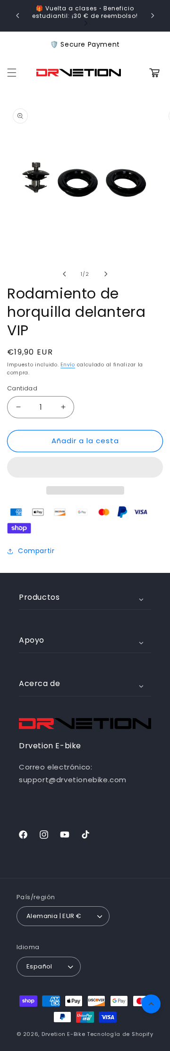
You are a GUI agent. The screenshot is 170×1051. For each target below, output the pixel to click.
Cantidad (22, 388)
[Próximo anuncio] (152, 15)
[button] (85, 468)
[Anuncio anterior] (17, 15)
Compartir (36, 550)
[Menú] (11, 72)
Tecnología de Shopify (120, 1034)
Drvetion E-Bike (63, 1034)
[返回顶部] (151, 1003)
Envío (67, 364)
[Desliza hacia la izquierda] (64, 274)
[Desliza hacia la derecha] (105, 274)
